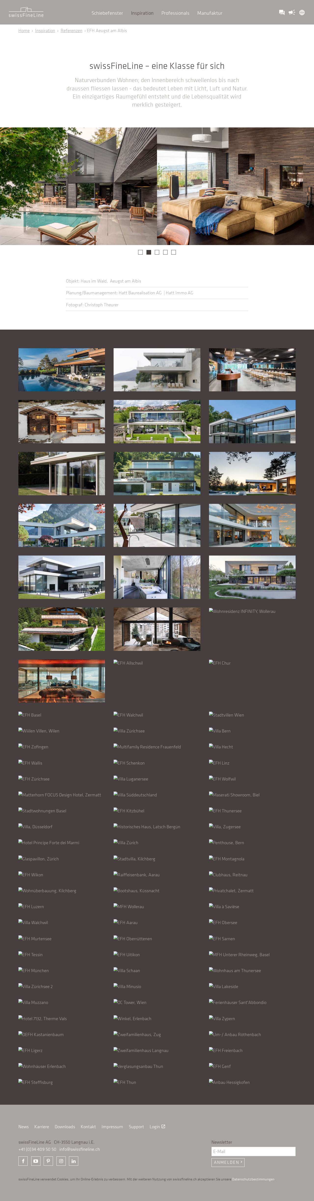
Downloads (65, 1126)
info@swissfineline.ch (79, 1149)
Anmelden (229, 1162)
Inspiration (142, 13)
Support (136, 1126)
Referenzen (71, 30)
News (23, 1126)
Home (24, 30)
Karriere (41, 1126)
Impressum (112, 1126)
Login (158, 1126)
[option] (78, 186)
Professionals (175, 13)
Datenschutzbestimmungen (253, 1178)
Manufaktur (209, 13)
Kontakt (88, 1126)
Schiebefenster (107, 13)
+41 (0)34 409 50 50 (37, 1149)
